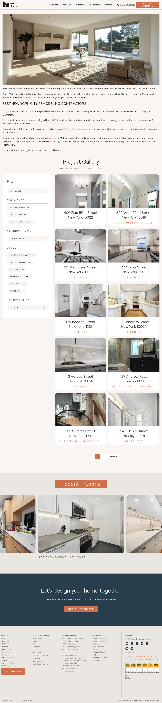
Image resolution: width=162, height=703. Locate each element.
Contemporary (22, 254)
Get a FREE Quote (13, 671)
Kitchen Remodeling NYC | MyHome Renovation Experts (74, 659)
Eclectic (17, 283)
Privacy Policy (27, 700)
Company (108, 5)
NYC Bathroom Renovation (73, 638)
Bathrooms (68, 5)
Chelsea (96, 644)
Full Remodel (94, 5)
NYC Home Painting (40, 661)
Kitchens (80, 5)
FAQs (4, 644)
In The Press (7, 649)
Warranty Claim (8, 663)
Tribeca (96, 655)
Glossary (5, 666)
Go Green (36, 659)
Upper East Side (99, 638)
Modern (16, 269)
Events (5, 647)
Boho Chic (18, 276)
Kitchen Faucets (69, 668)
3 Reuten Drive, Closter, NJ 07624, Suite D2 (142, 659)
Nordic (16, 290)
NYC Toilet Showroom (71, 649)
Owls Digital (155, 700)
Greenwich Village (100, 658)
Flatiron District (99, 652)
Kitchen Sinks (68, 671)
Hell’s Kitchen (98, 647)
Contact (5, 652)
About (4, 638)
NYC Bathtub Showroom (72, 644)
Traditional (20, 262)
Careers (5, 655)
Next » (113, 456)
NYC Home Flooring (40, 664)
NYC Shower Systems (71, 647)
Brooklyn (96, 660)
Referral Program (9, 658)
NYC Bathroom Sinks (71, 641)
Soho (95, 649)
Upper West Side (100, 641)
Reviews (5, 641)
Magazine (36, 647)
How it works (53, 5)
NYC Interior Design (40, 656)
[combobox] (28, 238)
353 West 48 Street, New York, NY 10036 (141, 656)
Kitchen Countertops (71, 666)
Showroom (37, 644)
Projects (36, 641)
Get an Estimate (147, 5)
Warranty (5, 660)
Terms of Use (7, 700)
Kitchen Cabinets (70, 663)
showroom (51, 138)
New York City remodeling (78, 129)
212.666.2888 (127, 4)
